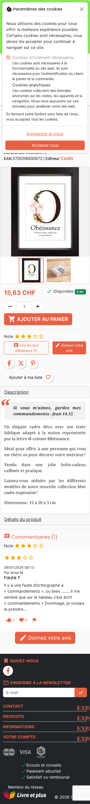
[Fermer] (82, 9)
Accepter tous (45, 145)
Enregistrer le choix (45, 133)
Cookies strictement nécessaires (43, 57)
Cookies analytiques (31, 84)
